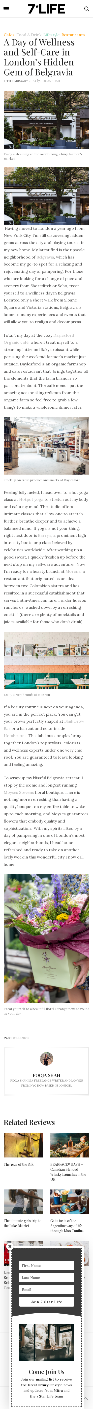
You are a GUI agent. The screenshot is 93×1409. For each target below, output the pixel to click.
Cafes (9, 34)
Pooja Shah (50, 81)
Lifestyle (51, 34)
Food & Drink (28, 34)
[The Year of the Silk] (23, 1145)
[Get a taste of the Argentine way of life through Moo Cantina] (70, 1201)
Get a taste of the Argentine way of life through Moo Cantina (67, 1225)
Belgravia (45, 257)
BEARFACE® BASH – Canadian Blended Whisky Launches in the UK (68, 1172)
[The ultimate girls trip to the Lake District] (23, 1201)
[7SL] (47, 8)
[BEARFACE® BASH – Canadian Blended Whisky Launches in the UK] (70, 1145)
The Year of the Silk (18, 1164)
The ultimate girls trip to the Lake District (22, 1223)
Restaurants (73, 34)
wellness (21, 1038)
